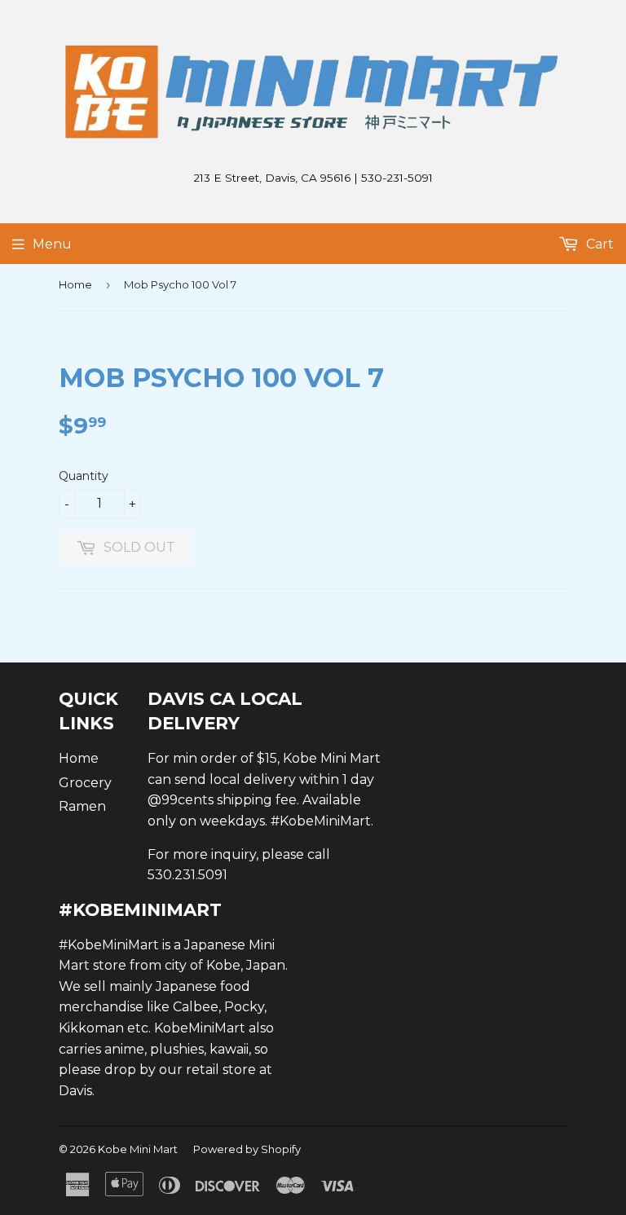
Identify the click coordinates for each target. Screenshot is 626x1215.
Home (75, 284)
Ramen (82, 806)
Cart (598, 244)
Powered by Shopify (247, 1149)
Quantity (83, 476)
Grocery (85, 782)
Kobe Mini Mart (138, 1149)
